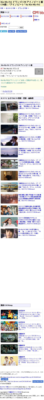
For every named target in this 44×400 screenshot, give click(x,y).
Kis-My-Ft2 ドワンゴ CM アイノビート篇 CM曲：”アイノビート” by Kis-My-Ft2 (22, 3)
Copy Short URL (21, 31)
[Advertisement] (22, 49)
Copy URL (11, 31)
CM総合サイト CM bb (14, 392)
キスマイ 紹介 (15, 16)
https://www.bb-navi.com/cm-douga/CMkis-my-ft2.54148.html (22, 377)
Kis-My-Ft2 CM (7, 91)
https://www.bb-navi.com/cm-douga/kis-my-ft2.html (15, 389)
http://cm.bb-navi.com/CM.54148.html (19, 381)
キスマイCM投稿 (27, 16)
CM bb (36, 16)
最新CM (36, 20)
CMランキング (5, 23)
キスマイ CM (10, 8)
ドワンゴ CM (22, 8)
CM (1, 8)
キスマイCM (5, 16)
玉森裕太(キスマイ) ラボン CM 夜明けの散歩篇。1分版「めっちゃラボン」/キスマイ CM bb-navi (29, 139)
